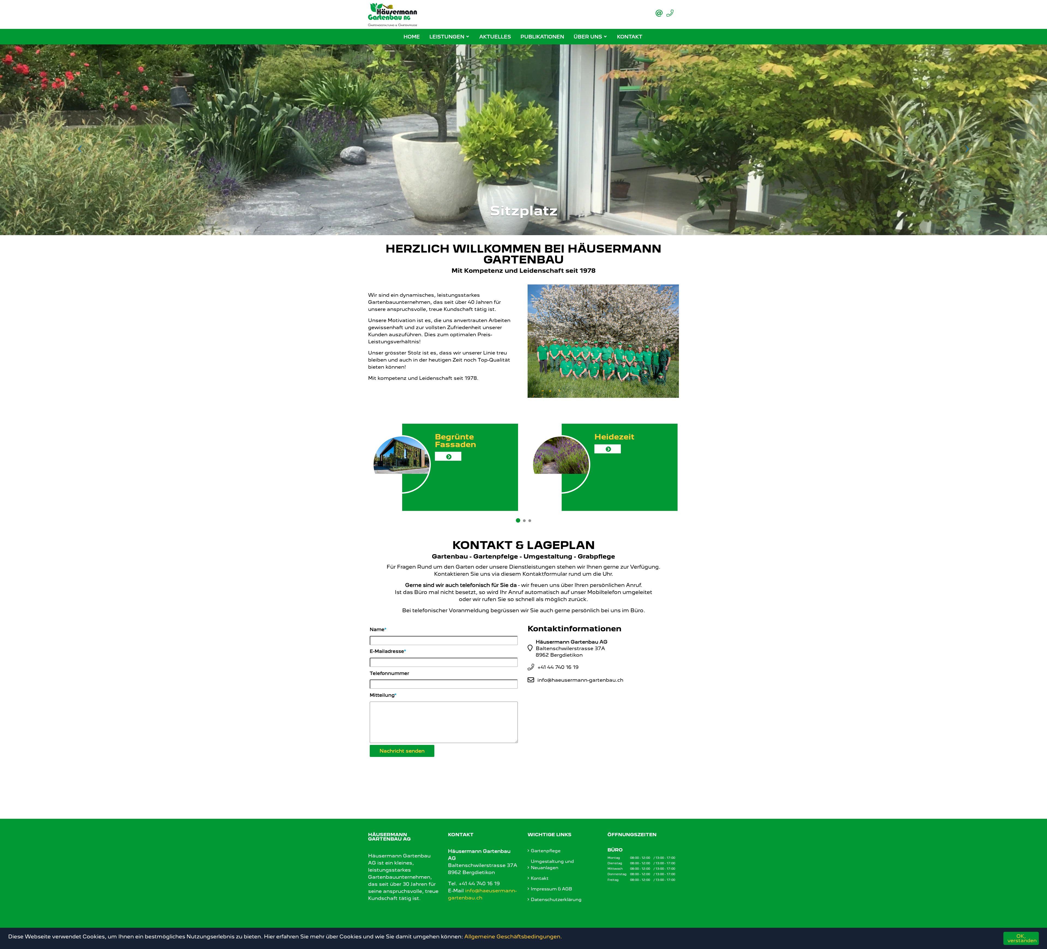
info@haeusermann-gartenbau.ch (580, 680)
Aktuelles (495, 37)
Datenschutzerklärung (556, 899)
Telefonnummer (389, 673)
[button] (78, 139)
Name (377, 629)
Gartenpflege (546, 850)
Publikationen (542, 37)
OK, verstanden (1022, 938)
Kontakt (629, 37)
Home (412, 37)
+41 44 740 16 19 (558, 667)
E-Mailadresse (387, 651)
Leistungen (446, 37)
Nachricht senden (402, 751)
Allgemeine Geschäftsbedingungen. (513, 936)
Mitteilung (382, 695)
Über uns (588, 37)
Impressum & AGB (551, 889)
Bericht (612, 463)
